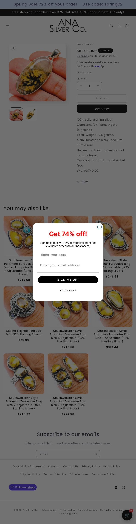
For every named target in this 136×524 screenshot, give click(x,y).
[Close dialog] (99, 227)
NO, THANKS (68, 290)
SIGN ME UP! (68, 279)
